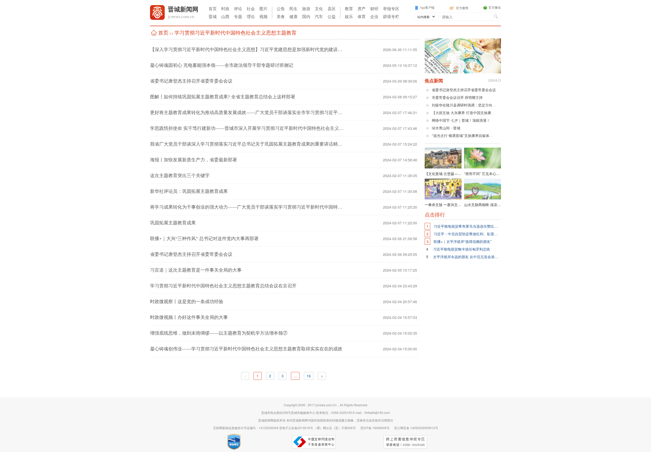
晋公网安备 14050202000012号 (414, 428)
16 (309, 375)
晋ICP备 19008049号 (373, 428)
